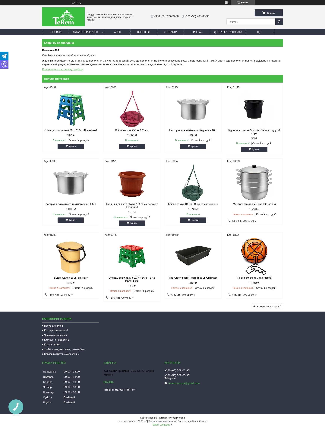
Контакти (170, 32)
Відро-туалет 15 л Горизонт (71, 277)
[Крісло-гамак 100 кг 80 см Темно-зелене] (193, 182)
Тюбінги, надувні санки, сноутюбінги (64, 349)
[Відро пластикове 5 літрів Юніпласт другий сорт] (254, 109)
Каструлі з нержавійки (56, 339)
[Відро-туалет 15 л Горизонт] (71, 256)
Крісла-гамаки (52, 344)
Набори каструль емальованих (61, 354)
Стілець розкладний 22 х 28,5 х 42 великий (70, 130)
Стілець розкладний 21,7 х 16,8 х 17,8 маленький (132, 279)
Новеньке (144, 32)
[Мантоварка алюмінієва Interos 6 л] (254, 182)
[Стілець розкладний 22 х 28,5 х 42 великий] (71, 109)
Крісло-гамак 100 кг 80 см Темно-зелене (193, 203)
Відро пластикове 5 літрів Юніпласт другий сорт (254, 132)
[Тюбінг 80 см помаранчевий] (254, 256)
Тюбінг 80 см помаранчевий (254, 277)
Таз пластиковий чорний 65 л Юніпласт (193, 277)
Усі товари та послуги (266, 306)
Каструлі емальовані (56, 330)
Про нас (197, 32)
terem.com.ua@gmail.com (184, 383)
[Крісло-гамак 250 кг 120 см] (132, 109)
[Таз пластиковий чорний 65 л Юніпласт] (193, 256)
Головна (55, 32)
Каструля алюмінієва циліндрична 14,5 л (71, 203)
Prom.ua (180, 418)
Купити (72, 146)
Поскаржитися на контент (162, 421)
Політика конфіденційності (192, 421)
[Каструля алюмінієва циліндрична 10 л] (193, 109)
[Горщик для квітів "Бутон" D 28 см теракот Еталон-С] (132, 182)
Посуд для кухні (53, 325)
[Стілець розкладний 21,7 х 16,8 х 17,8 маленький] (132, 256)
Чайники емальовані (55, 335)
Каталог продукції (85, 32)
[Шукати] (279, 21)
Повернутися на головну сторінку (62, 69)
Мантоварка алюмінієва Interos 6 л (254, 203)
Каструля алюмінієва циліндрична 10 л (193, 130)
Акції (117, 32)
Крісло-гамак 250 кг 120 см (131, 130)
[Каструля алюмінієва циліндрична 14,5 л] (71, 182)
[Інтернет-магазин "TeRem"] (63, 25)
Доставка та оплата (228, 32)
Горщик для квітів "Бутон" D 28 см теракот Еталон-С (132, 205)
